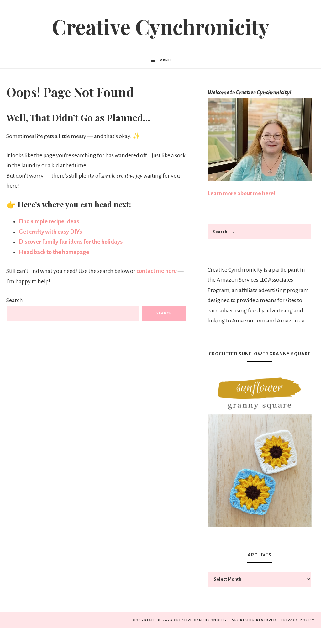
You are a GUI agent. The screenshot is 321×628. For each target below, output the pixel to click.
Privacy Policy (298, 620)
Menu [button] (165, 60)
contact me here (157, 271)
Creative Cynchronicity (160, 26)
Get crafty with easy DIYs (50, 232)
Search (14, 300)
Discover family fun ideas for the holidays (71, 242)
